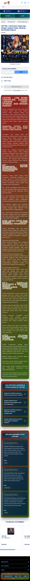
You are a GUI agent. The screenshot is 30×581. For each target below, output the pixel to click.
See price (3, 544)
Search (3, 6)
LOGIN (22, 16)
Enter (21, 72)
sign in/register (17, 90)
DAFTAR (8, 16)
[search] (15, 6)
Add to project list (16, 86)
